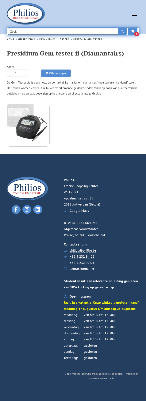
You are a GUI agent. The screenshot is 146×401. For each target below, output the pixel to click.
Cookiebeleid (95, 235)
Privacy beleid (74, 235)
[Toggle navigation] (134, 14)
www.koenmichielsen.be (101, 378)
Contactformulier (82, 269)
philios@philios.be (83, 250)
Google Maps (79, 210)
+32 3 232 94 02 (82, 256)
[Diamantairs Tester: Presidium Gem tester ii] (28, 144)
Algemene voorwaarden (81, 229)
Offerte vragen (57, 73)
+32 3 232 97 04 (82, 262)
